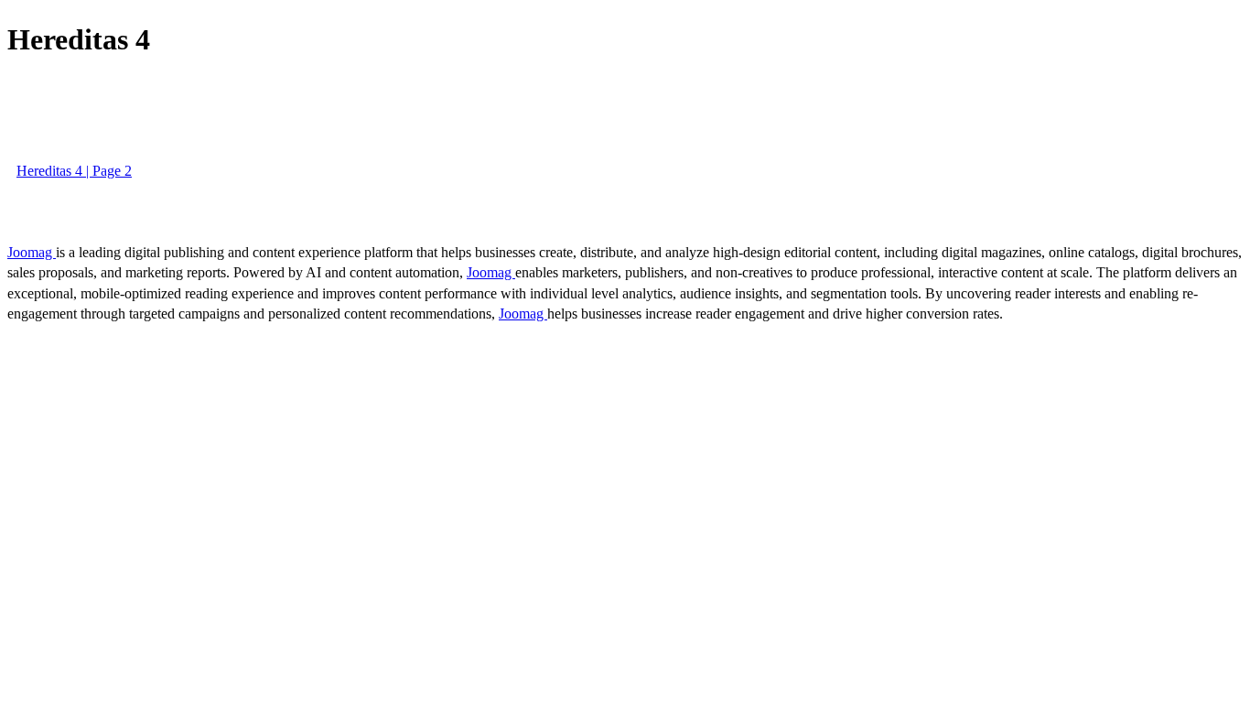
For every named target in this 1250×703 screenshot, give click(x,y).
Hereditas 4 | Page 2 (74, 170)
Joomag (31, 252)
